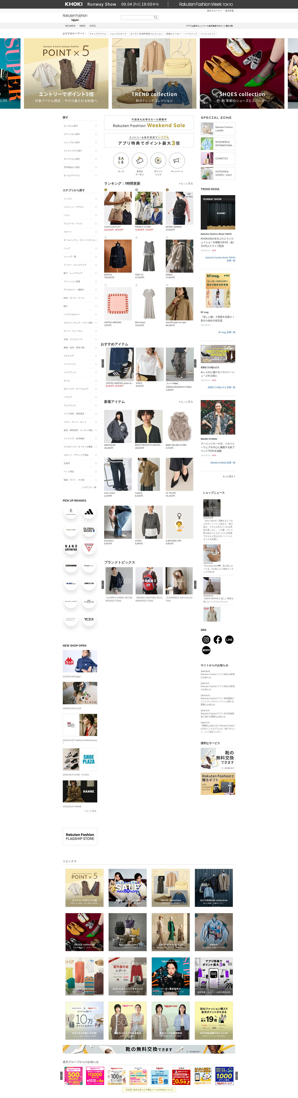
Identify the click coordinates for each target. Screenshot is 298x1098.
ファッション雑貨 (72, 281)
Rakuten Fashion (89, 18)
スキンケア (69, 355)
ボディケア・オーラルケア (76, 389)
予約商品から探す (72, 167)
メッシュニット (208, 33)
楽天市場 (229, 10)
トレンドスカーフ (118, 33)
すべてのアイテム (72, 175)
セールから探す (71, 126)
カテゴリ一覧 (90, 487)
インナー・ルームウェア (75, 265)
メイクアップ (70, 372)
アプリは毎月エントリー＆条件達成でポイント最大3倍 (209, 26)
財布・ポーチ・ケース (74, 298)
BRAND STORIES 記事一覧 (223, 462)
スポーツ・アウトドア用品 (76, 455)
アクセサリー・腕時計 (74, 289)
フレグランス (70, 405)
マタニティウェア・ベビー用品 (78, 322)
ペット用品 (69, 471)
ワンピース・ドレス (73, 223)
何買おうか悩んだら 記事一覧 (221, 387)
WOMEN (70, 25)
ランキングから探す (73, 150)
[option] (105, 73)
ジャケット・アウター (74, 207)
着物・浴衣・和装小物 (74, 347)
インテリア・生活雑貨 (74, 438)
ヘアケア (68, 397)
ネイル (67, 380)
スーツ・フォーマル (73, 331)
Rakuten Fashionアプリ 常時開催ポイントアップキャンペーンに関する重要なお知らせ (217, 701)
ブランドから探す (72, 134)
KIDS (93, 25)
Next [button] (235, 73)
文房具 (67, 463)
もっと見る (91, 811)
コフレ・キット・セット (75, 422)
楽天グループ (213, 10)
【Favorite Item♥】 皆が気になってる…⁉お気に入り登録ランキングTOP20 (218, 568)
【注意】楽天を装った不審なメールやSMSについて (149, 1089)
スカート (68, 231)
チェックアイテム (98, 33)
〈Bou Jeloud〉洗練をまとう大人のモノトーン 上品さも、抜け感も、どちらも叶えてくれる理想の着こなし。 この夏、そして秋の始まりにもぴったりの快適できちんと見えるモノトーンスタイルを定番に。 (218, 529)
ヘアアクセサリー (72, 314)
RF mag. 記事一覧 (226, 332)
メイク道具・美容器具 (74, 413)
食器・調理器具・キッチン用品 (78, 430)
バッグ (67, 248)
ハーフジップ (191, 33)
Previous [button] (63, 73)
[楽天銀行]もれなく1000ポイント (188, 10)
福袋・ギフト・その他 (74, 479)
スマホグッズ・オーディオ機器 (78, 446)
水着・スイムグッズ (73, 339)
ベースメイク (70, 364)
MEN (83, 25)
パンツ (67, 215)
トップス (68, 198)
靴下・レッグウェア (73, 273)
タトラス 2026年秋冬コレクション (146, 33)
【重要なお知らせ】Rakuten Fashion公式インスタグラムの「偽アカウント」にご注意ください (218, 728)
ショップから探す (72, 142)
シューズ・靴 (70, 256)
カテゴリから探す (72, 159)
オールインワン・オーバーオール (79, 240)
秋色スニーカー (173, 33)
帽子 (66, 306)
